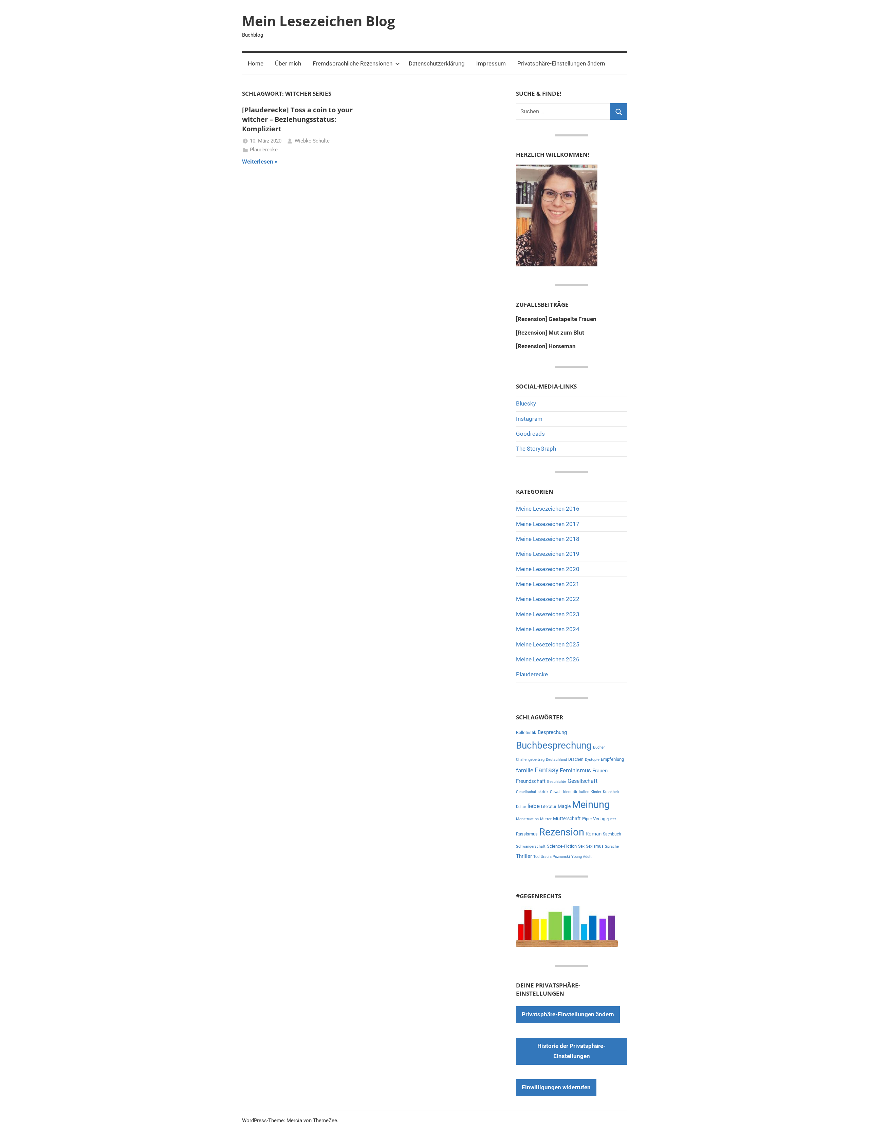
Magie (564, 806)
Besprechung (552, 732)
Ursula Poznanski (555, 856)
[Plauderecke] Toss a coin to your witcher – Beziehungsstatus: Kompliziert (297, 119)
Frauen (600, 771)
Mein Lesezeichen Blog (318, 21)
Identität (570, 792)
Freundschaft (531, 781)
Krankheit (611, 792)
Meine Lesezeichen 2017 (547, 524)
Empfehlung (612, 759)
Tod (536, 856)
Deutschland (556, 759)
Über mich (288, 63)
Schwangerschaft (531, 846)
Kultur (521, 807)
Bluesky (526, 403)
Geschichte (556, 781)
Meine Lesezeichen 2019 (547, 553)
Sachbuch (612, 834)
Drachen (576, 759)
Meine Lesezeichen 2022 (547, 599)
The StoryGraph (536, 448)
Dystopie (592, 759)
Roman (594, 834)
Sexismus (595, 846)
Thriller (524, 856)
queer (611, 819)
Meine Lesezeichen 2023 (547, 614)
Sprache (612, 846)
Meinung (591, 804)
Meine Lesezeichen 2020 (547, 569)
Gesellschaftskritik (532, 792)
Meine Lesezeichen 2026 (547, 659)
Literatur (548, 806)
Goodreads (530, 433)
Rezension (561, 832)
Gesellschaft (582, 781)
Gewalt (556, 792)
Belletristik (526, 732)
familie (524, 770)
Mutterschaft (567, 818)
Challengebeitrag (530, 759)
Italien (584, 792)
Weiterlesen (257, 161)
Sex (581, 846)
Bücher (599, 747)
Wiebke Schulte (312, 141)
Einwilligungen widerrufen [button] (556, 1087)
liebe (534, 806)
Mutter (546, 819)
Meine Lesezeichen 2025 (547, 644)
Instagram (529, 418)
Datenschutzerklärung (437, 63)
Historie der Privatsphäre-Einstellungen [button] (571, 1050)
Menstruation (527, 819)
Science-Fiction (562, 846)
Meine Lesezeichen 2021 (547, 584)
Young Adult (581, 856)
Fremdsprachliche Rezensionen (352, 63)
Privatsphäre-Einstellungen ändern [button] (561, 63)
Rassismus (527, 833)
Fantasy (546, 770)
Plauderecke (264, 150)
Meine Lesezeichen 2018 (547, 538)
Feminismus (575, 770)
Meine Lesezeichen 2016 (547, 508)
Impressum (491, 63)
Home (255, 63)
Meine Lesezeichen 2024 (547, 629)
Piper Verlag (593, 818)
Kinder (596, 792)
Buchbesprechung (554, 745)
